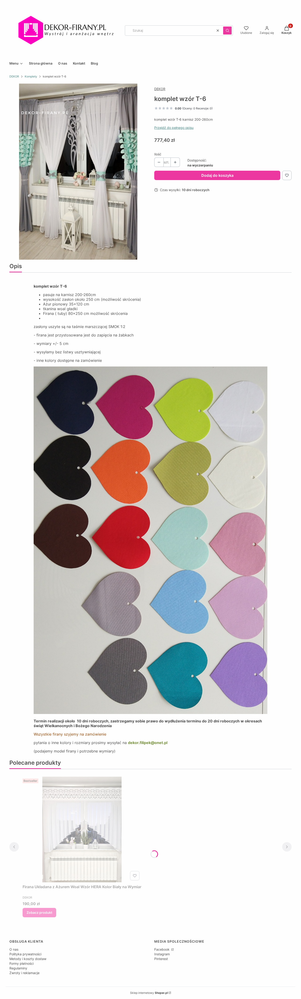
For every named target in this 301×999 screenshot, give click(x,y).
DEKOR (14, 76)
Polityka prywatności (25, 954)
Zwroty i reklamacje (24, 973)
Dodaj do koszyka (217, 175)
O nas (13, 949)
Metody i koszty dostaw (27, 959)
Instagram (162, 954)
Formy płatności (21, 963)
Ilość (157, 154)
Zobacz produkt (39, 912)
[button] (227, 31)
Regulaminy (18, 968)
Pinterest (161, 959)
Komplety (31, 76)
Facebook (162, 949)
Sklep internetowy (149, 993)
